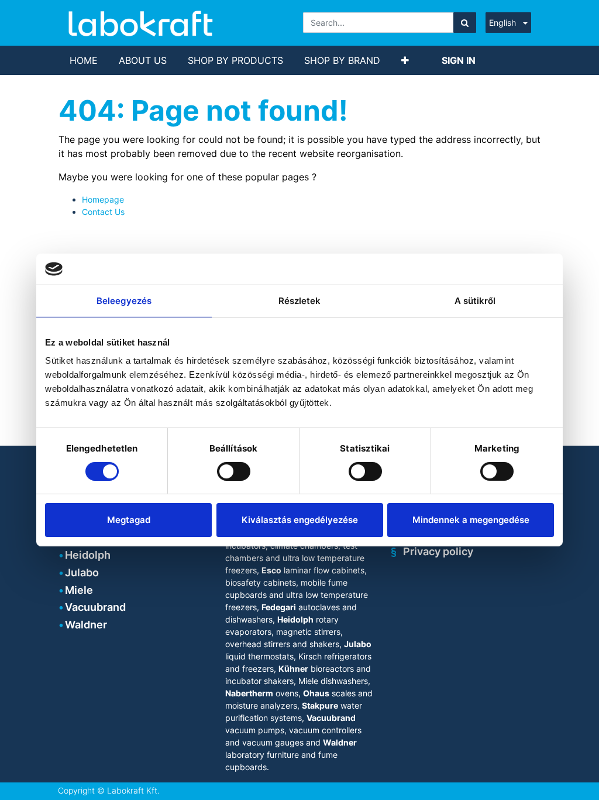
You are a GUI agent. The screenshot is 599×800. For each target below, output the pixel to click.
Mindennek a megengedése (470, 519)
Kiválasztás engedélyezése (300, 519)
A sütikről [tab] (475, 300)
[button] (405, 60)
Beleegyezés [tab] (124, 300)
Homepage (103, 199)
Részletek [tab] (299, 300)
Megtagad (128, 519)
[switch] (233, 471)
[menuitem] (83, 60)
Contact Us (103, 212)
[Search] (464, 22)
